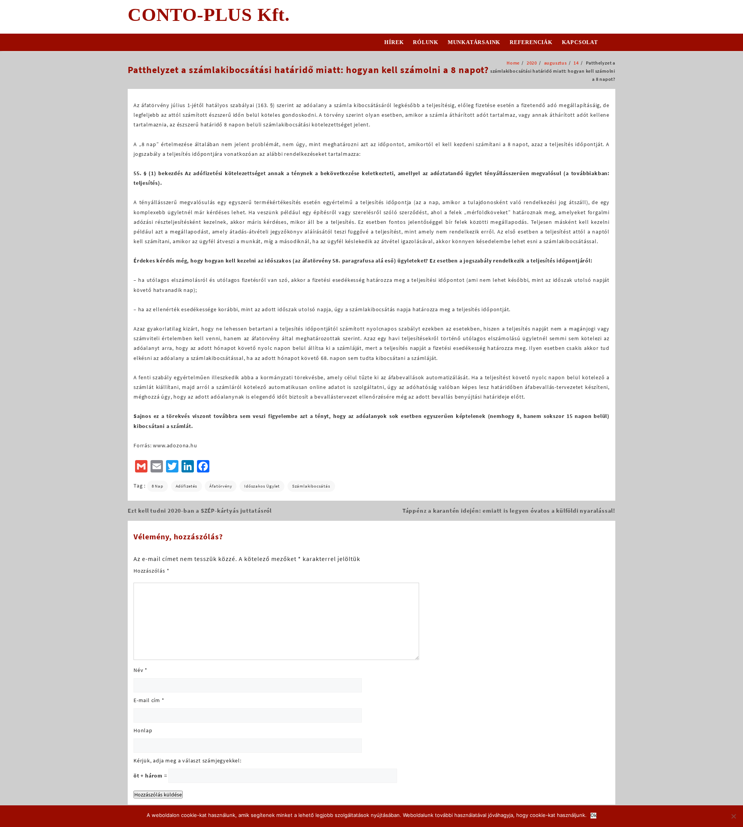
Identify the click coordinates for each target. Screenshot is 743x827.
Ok (593, 815)
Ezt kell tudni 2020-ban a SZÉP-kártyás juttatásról (200, 510)
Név (140, 670)
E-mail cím (149, 700)
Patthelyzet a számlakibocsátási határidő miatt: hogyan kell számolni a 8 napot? (308, 70)
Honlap (143, 730)
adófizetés (186, 486)
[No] (733, 816)
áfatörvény (220, 486)
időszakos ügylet (262, 486)
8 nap (157, 486)
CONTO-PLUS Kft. (209, 14)
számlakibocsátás (311, 486)
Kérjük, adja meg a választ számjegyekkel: (187, 760)
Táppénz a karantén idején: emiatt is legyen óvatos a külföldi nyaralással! (508, 510)
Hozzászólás (151, 570)
